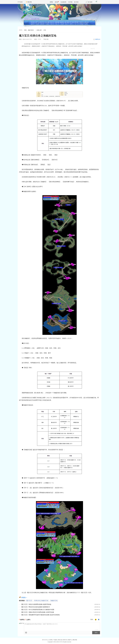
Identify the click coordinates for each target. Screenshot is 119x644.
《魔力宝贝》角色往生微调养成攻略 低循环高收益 (35, 604)
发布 (96, 632)
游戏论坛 (72, 24)
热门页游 (76, 2)
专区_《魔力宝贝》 (29, 30)
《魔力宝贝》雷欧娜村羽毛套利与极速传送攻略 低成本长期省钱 (40, 615)
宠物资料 (37, 24)
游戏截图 (81, 24)
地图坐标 (33, 24)
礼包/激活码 (63, 2)
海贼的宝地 (53, 600)
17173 (20, 30)
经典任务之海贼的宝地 (41, 600)
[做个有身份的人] (95, 620)
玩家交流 (52, 24)
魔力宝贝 (29, 600)
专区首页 (33, 22)
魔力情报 (67, 22)
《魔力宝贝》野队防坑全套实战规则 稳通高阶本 (35, 607)
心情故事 (62, 24)
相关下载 (76, 24)
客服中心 (70, 639)
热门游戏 (90, 2)
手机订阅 (45, 39)
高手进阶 (76, 22)
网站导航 (30, 2)
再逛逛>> (24, 597)
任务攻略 (47, 22)
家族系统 (62, 22)
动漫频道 (47, 24)
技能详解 (57, 22)
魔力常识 (42, 22)
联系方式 (65, 639)
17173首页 (20, 2)
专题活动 (81, 22)
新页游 (56, 2)
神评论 (97, 39)
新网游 (51, 2)
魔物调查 (42, 24)
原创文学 (67, 24)
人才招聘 (50, 639)
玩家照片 (86, 24)
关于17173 (44, 639)
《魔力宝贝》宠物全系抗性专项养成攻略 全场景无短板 (37, 612)
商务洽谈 (60, 639)
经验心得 (57, 24)
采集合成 (86, 22)
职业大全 (52, 22)
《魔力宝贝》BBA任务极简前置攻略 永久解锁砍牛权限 (37, 609)
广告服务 (55, 639)
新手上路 (37, 22)
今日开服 (70, 2)
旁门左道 (72, 22)
